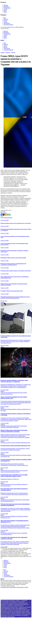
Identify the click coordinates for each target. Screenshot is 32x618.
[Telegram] (10, 215)
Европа (5, 22)
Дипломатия (7, 23)
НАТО (2, 217)
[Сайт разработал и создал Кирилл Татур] (14, 599)
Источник (3, 211)
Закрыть (17, 616)
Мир (5, 17)
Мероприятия (7, 7)
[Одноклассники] (6, 215)
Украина (10, 217)
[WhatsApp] (8, 215)
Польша (6, 217)
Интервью (6, 6)
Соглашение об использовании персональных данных (14, 587)
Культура (6, 19)
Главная (3, 52)
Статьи (5, 9)
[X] (3, 215)
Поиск (5, 12)
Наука (2, 346)
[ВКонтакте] (1, 215)
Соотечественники (8, 24)
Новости (6, 5)
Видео (5, 10)
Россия (5, 20)
